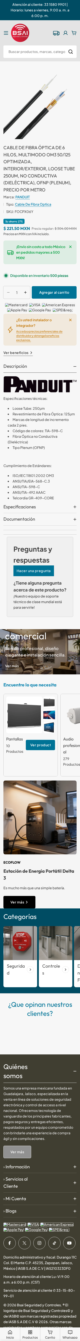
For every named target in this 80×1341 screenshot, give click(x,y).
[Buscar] (70, 51)
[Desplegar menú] (6, 33)
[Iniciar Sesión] (65, 33)
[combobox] (40, 51)
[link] (49, 702)
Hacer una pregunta (34, 570)
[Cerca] (70, 247)
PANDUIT (22, 197)
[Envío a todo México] (56, 32)
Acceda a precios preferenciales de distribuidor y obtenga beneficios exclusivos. (39, 336)
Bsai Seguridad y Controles (39, 1305)
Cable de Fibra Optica (33, 204)
